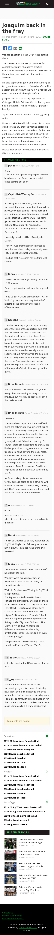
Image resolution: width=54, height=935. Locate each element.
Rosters (8, 771)
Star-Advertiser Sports (13, 918)
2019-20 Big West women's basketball (24, 811)
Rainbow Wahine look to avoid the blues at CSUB (33, 877)
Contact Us (7, 912)
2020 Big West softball (16, 824)
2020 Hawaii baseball (15, 758)
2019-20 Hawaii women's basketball (23, 745)
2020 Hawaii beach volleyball (19, 753)
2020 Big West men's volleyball (20, 815)
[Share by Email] (16, 48)
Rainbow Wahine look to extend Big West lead (30, 888)
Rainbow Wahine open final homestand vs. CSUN (32, 853)
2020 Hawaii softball (15, 762)
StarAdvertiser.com (28, 927)
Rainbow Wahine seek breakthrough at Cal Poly (31, 865)
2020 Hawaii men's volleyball (19, 749)
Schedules (9, 736)
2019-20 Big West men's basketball (23, 807)
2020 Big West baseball (16, 820)
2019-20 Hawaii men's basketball (21, 741)
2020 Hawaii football (15, 766)
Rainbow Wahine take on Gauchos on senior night (31, 841)
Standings (9, 802)
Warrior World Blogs (12, 915)
